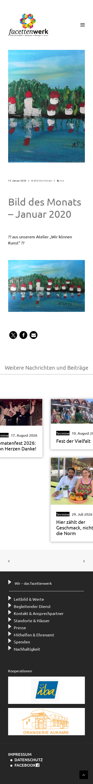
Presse (20, 627)
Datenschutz (28, 759)
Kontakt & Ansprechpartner (39, 613)
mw (62, 180)
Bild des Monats (43, 180)
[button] (13, 335)
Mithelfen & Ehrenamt (34, 634)
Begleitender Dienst (32, 606)
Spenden (22, 641)
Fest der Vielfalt (73, 441)
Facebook (25, 765)
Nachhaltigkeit (27, 649)
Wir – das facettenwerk (33, 583)
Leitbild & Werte (29, 599)
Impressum (20, 754)
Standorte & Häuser (32, 620)
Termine (63, 433)
